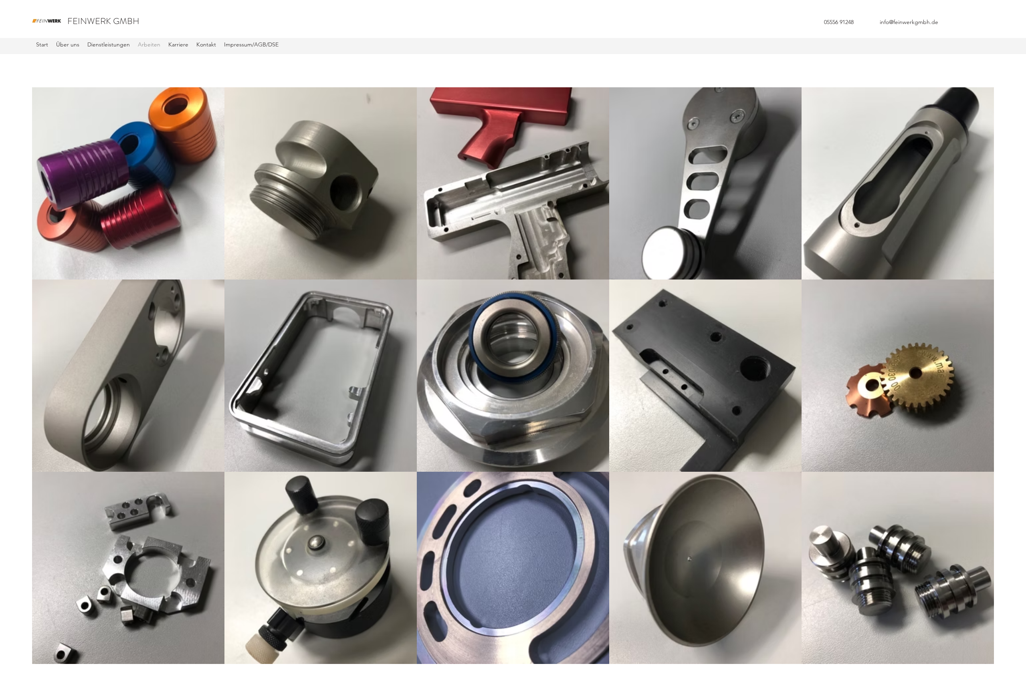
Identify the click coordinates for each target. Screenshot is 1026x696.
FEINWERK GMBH (103, 21)
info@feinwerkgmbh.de (909, 22)
